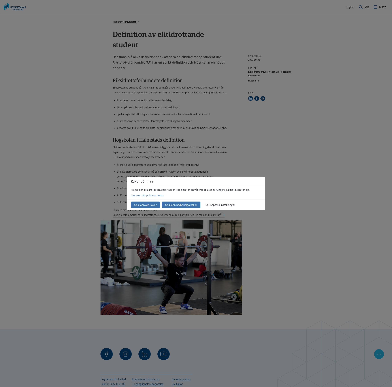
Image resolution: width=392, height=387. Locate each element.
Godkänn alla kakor (145, 205)
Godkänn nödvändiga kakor (181, 205)
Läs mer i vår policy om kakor (147, 195)
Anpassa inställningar (222, 205)
